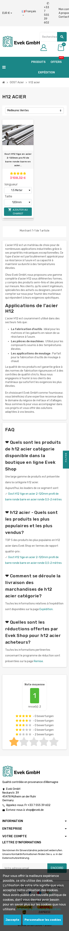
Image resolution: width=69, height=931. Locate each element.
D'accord (57, 868)
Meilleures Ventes (18, 110)
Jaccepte (12, 919)
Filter (66, 458)
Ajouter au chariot (18, 211)
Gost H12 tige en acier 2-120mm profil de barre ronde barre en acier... (17, 160)
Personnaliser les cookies (43, 919)
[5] (24, 173)
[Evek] (21, 41)
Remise (38, 661)
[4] (21, 173)
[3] (18, 173)
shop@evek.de (35, 810)
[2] (14, 173)
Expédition (46, 609)
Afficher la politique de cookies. (39, 909)
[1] (11, 173)
